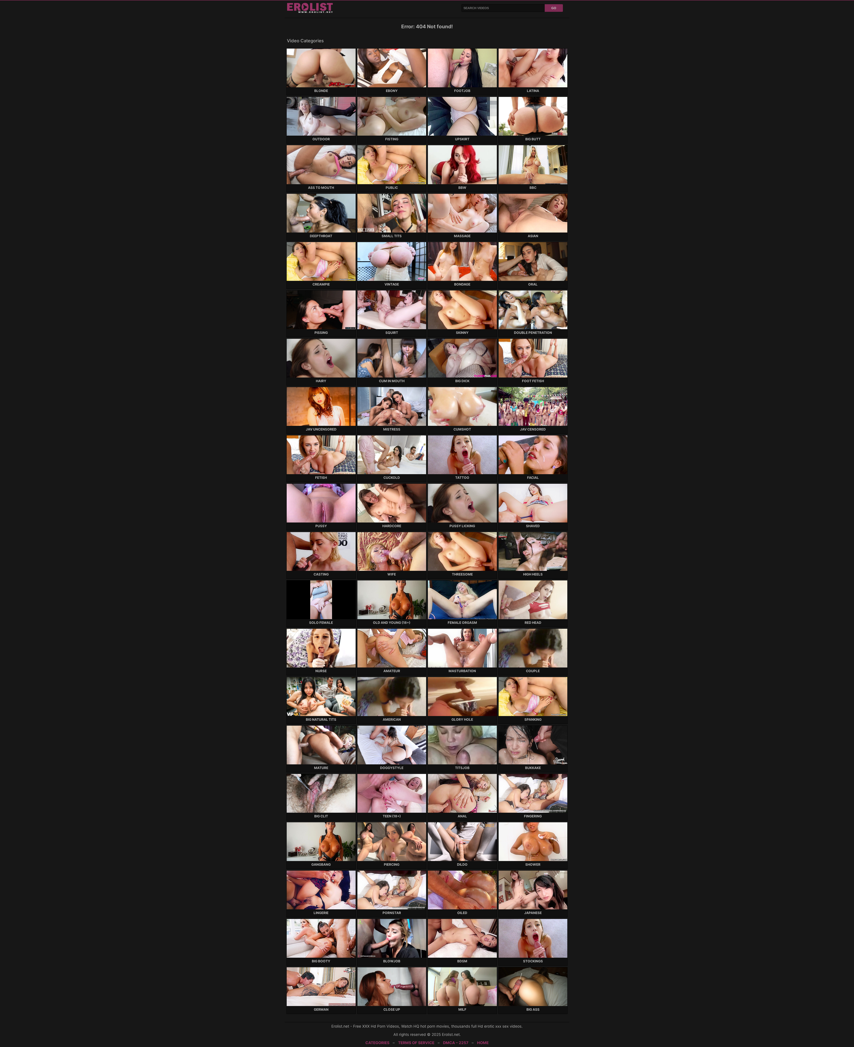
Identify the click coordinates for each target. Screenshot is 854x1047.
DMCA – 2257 (455, 1043)
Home (483, 1043)
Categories (377, 1043)
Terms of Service (416, 1043)
